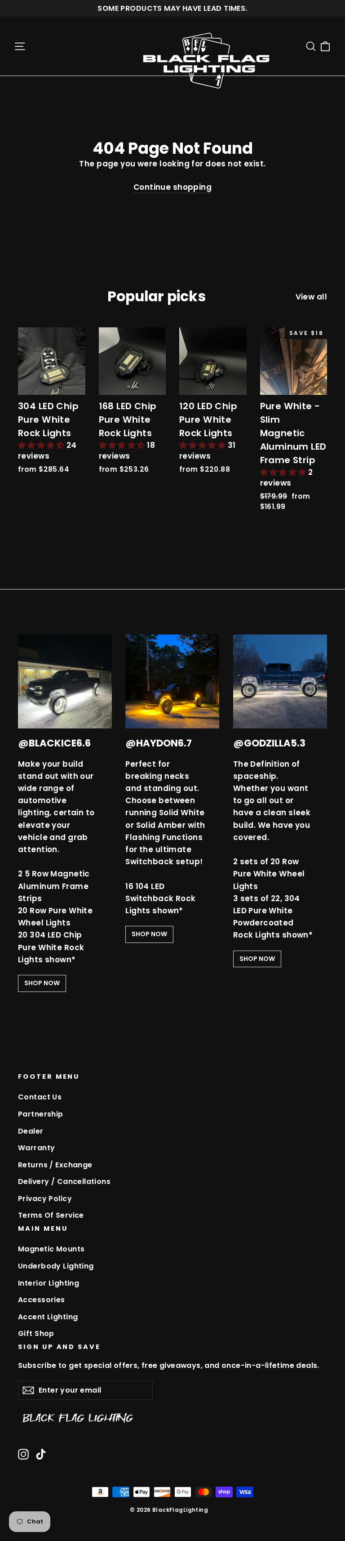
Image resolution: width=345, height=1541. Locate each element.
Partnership (40, 1114)
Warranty (36, 1148)
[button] (42, 445)
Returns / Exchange (55, 1165)
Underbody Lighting (56, 1266)
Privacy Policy (45, 1198)
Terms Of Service (51, 1215)
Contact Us (40, 1097)
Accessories (41, 1300)
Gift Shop (36, 1333)
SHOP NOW (42, 982)
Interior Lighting (48, 1283)
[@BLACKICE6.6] (65, 681)
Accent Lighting (48, 1317)
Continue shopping (172, 187)
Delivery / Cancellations (64, 1181)
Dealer (31, 1131)
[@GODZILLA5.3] (280, 681)
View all (311, 296)
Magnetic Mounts (51, 1249)
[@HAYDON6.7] (172, 681)
